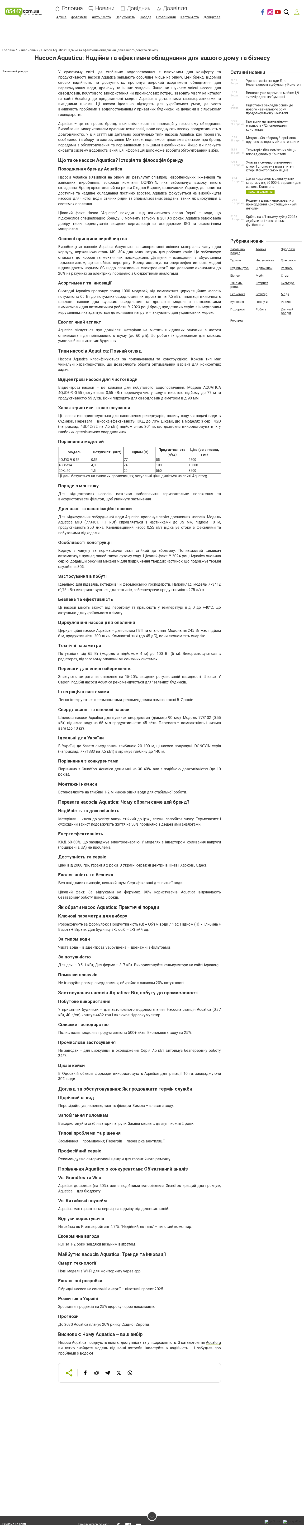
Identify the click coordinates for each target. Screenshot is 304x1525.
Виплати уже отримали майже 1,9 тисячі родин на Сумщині (272, 95)
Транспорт (288, 260)
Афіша (61, 17)
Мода (285, 294)
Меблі (260, 275)
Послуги (262, 302)
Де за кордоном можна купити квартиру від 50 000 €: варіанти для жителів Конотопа (273, 183)
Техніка (261, 249)
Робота (261, 309)
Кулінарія (237, 302)
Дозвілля (175, 8)
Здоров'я (288, 249)
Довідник (139, 8)
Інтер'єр (261, 294)
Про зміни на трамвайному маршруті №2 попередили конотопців (267, 125)
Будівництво (239, 268)
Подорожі (237, 309)
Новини (104, 8)
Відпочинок (264, 268)
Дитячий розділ (287, 311)
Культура (287, 283)
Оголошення (166, 17)
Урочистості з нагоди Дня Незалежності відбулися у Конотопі (273, 83)
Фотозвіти (79, 17)
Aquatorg (82, 98)
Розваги (287, 268)
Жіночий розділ (236, 285)
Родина (286, 302)
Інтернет (262, 283)
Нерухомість (125, 17)
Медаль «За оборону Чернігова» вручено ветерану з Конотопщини (272, 140)
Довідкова (212, 17)
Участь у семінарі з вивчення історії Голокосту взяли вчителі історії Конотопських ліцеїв (270, 166)
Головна (72, 8)
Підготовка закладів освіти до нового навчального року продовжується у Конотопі (269, 109)
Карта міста (189, 17)
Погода (145, 17)
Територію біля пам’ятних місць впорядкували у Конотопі (271, 152)
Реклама (236, 320)
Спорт (285, 275)
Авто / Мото (101, 17)
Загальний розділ (237, 251)
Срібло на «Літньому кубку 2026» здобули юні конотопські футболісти (271, 221)
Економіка (237, 294)
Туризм (235, 260)
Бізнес (235, 275)
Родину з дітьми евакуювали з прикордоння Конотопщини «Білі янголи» (271, 204)
